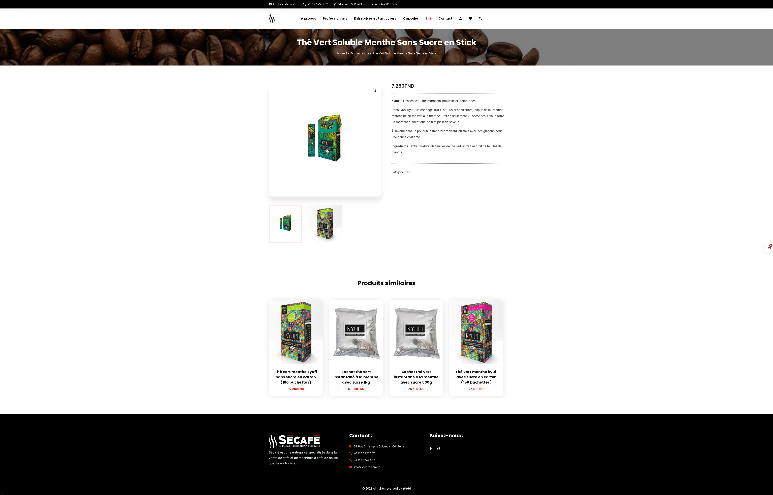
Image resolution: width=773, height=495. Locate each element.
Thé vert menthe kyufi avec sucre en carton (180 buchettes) (476, 377)
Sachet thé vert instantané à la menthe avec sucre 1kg (356, 377)
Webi (407, 489)
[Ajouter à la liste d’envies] (315, 310)
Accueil (342, 53)
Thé (366, 53)
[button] (374, 90)
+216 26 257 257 (318, 4)
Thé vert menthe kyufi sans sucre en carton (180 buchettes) (296, 377)
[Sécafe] (293, 18)
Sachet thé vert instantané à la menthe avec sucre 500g (416, 377)
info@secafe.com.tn (285, 4)
